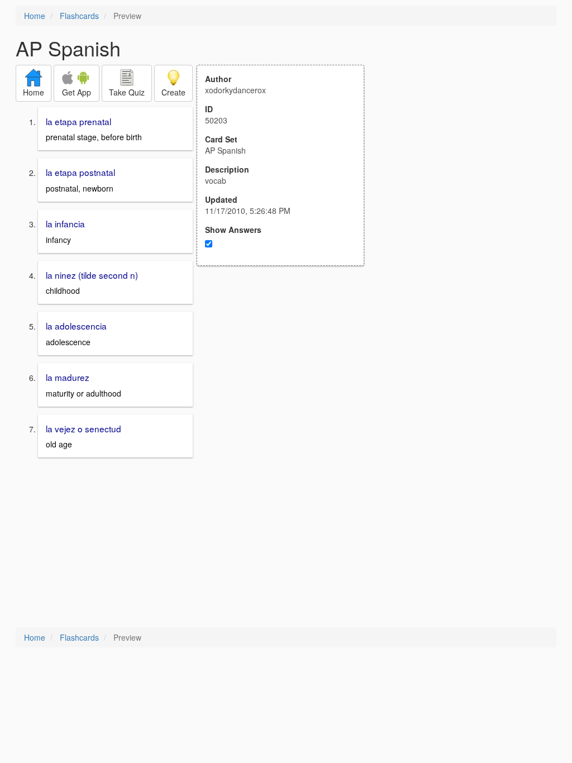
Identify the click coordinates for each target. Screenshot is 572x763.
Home (34, 15)
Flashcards (79, 15)
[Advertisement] (286, 375)
